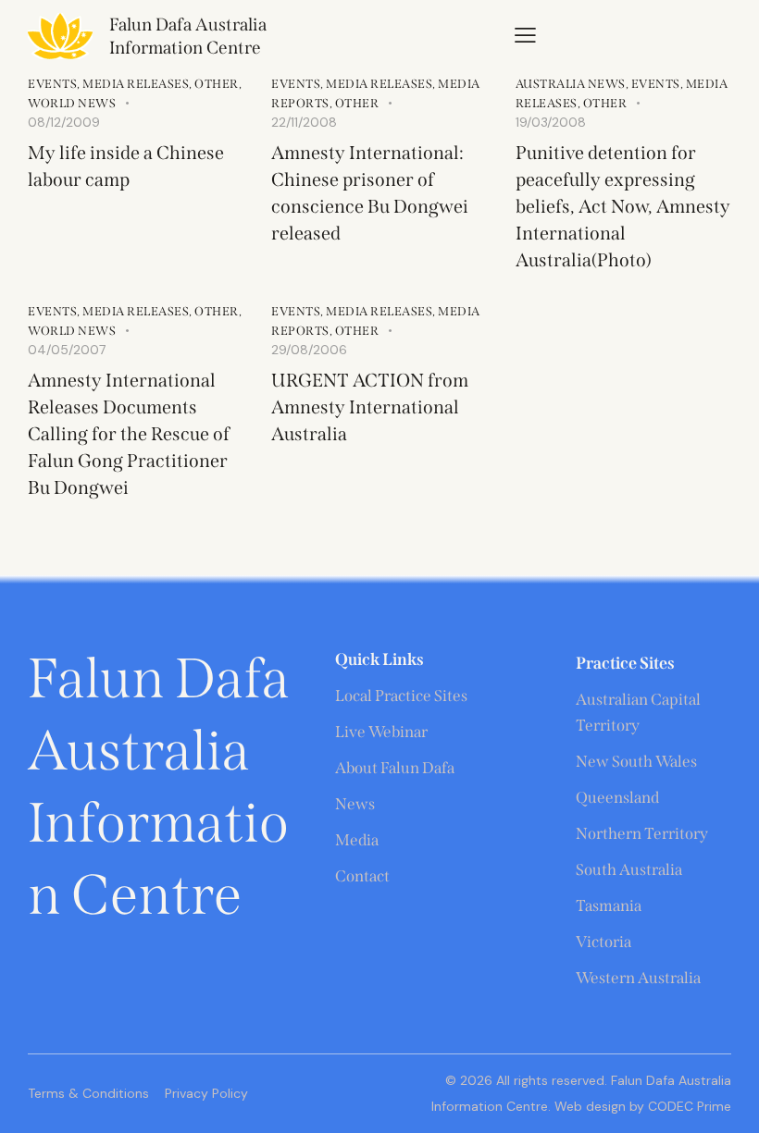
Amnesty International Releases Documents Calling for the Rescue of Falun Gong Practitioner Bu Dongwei (129, 434)
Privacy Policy (206, 1093)
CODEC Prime (687, 1106)
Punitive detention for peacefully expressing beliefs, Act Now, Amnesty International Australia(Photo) (623, 206)
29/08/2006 (309, 349)
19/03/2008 (551, 122)
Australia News (571, 84)
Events (52, 84)
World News (72, 103)
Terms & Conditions (88, 1093)
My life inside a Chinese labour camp (126, 166)
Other (216, 84)
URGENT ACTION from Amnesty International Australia (369, 407)
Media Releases (135, 84)
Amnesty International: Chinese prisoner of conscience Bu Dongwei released (369, 193)
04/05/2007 (67, 349)
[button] (525, 34)
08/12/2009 (64, 122)
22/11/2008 (304, 122)
